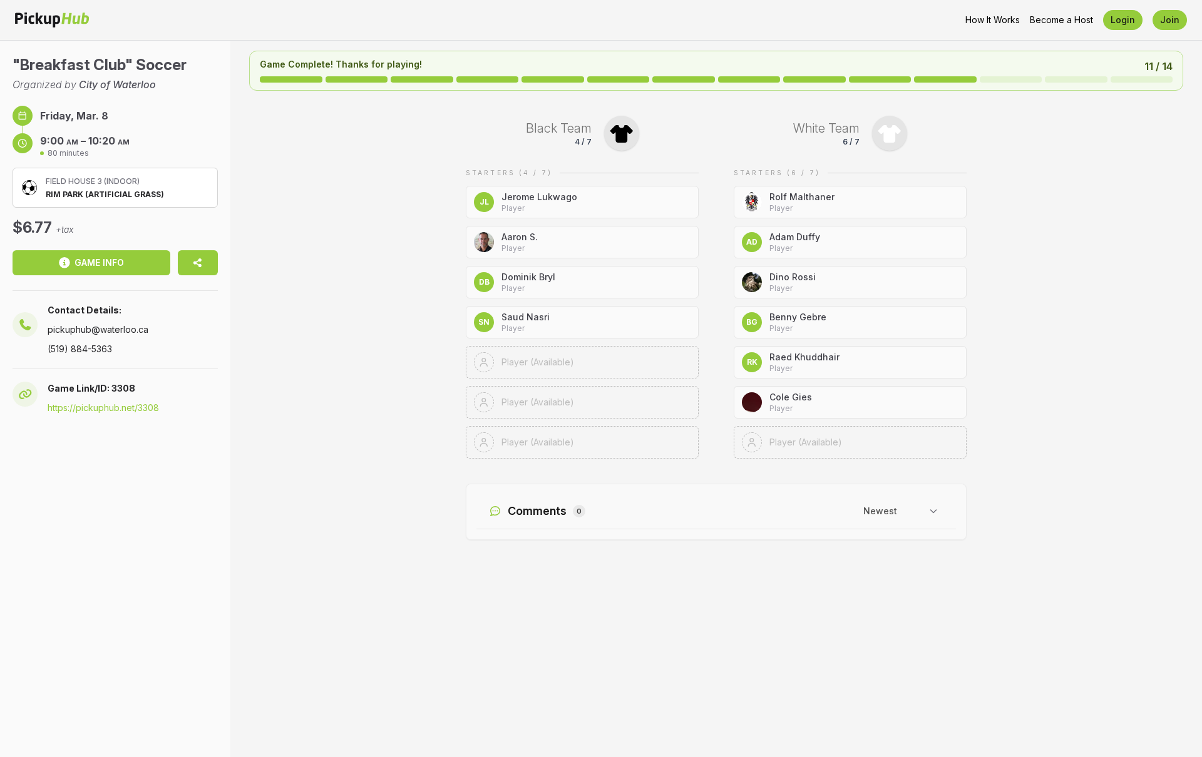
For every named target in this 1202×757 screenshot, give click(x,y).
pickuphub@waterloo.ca (98, 329)
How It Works (992, 19)
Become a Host (1061, 19)
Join (1169, 19)
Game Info (99, 262)
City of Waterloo (117, 84)
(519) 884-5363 (80, 348)
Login (1123, 19)
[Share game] (198, 262)
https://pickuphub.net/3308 (103, 407)
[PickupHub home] (52, 20)
